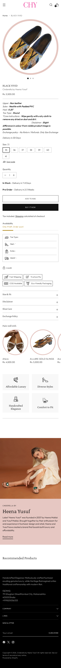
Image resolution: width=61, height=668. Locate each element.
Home (5, 15)
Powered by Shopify (10, 658)
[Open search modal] (51, 5)
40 (47, 150)
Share (9, 268)
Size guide (11, 161)
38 (31, 150)
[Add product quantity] (5, 175)
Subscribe (53, 633)
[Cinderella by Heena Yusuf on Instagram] (13, 643)
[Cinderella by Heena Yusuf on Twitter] (8, 643)
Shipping (19, 216)
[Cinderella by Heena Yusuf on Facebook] (4, 643)
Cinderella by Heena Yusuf (15, 89)
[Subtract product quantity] (13, 175)
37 (23, 150)
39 (39, 150)
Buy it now (30, 207)
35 (6, 150)
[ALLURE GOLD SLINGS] (43, 342)
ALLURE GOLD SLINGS (42, 359)
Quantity (7, 169)
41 (6, 156)
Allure (6, 359)
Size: (6, 144)
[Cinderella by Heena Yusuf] (30, 4)
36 (14, 150)
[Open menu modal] (4, 5)
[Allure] (15, 342)
